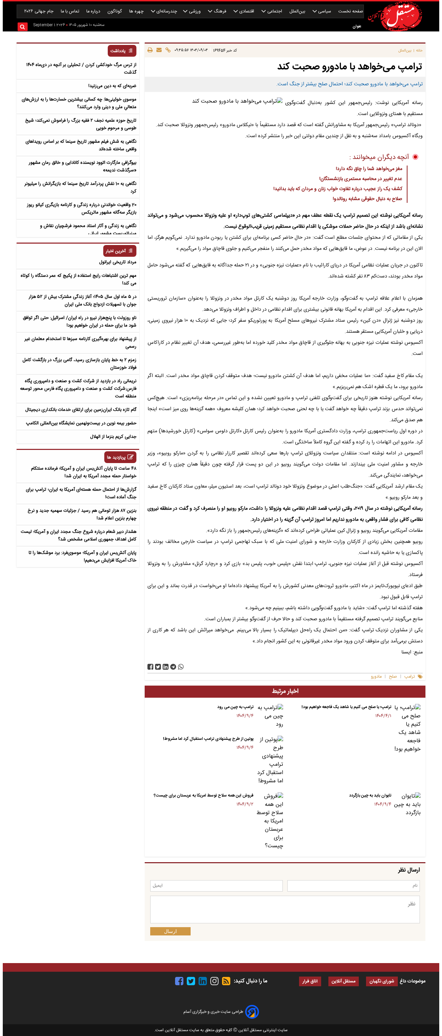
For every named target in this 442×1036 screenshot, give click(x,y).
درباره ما (94, 11)
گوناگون (115, 11)
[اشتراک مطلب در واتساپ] (181, 667)
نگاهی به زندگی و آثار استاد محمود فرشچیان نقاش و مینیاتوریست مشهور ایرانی (88, 229)
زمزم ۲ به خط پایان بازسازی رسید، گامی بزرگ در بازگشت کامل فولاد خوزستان (79, 363)
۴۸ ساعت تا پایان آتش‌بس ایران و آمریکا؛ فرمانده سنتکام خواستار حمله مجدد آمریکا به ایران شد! (83, 472)
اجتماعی (275, 11)
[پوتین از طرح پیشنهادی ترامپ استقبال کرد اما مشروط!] (269, 760)
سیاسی (325, 11)
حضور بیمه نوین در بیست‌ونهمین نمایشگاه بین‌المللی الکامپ (81, 423)
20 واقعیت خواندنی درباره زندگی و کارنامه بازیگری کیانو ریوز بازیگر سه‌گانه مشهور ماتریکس (81, 208)
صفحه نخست (350, 11)
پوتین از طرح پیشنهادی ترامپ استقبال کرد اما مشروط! (208, 738)
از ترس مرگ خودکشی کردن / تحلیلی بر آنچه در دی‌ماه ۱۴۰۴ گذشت (81, 68)
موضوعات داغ (412, 981)
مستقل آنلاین (343, 981)
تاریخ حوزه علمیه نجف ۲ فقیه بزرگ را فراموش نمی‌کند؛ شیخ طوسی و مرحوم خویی (80, 124)
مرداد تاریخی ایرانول (117, 262)
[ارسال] (158, 50)
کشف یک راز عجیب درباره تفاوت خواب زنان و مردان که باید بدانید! (337, 189)
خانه (419, 50)
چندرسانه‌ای (166, 11)
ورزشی (195, 11)
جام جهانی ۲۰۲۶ (39, 11)
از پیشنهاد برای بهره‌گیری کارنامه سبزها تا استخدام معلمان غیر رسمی (80, 342)
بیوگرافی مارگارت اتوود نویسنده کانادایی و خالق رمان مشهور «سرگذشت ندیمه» (82, 166)
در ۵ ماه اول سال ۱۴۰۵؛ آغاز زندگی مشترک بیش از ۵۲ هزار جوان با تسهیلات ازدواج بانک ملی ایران (82, 300)
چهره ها (137, 11)
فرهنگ (220, 11)
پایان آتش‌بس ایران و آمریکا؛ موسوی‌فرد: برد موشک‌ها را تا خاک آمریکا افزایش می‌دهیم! (82, 556)
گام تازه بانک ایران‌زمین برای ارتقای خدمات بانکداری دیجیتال (80, 410)
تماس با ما (70, 11)
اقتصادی (247, 11)
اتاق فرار (310, 981)
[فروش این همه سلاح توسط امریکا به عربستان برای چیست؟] (269, 821)
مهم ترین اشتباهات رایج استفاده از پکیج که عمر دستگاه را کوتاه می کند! (78, 279)
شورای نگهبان (381, 981)
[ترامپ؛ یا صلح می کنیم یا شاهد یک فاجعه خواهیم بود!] (407, 729)
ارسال (170, 931)
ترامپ (409, 677)
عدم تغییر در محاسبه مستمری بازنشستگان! (360, 179)
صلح (393, 677)
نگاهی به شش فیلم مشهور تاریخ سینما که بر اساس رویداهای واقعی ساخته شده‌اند (81, 145)
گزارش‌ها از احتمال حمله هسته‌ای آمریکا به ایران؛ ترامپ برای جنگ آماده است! (81, 493)
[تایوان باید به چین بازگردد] (407, 804)
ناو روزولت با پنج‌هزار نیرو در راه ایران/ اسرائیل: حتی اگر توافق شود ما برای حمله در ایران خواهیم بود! (79, 321)
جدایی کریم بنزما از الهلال (113, 437)
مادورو (376, 677)
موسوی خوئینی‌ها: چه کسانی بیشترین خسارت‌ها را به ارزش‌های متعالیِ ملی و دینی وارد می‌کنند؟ (79, 103)
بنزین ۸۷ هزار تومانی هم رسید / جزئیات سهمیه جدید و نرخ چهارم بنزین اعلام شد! (82, 514)
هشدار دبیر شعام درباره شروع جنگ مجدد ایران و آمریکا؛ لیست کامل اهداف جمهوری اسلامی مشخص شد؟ (78, 535)
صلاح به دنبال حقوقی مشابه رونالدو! (367, 199)
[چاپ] (150, 50)
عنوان (357, 26)
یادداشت (118, 51)
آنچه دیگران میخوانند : (379, 157)
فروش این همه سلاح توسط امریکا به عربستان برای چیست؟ (203, 795)
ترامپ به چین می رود (235, 707)
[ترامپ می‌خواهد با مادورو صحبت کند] (173, 666)
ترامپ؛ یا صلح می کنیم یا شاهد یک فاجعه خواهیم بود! (346, 707)
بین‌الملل (298, 11)
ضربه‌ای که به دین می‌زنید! (112, 86)
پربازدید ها (116, 457)
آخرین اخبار (116, 251)
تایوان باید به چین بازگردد (370, 795)
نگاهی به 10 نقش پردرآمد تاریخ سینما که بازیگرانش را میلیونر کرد (80, 187)
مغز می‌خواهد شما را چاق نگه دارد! (369, 169)
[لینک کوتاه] (167, 50)
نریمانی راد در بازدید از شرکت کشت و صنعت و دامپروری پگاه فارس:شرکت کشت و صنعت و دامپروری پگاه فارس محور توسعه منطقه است (78, 388)
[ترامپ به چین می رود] (269, 716)
